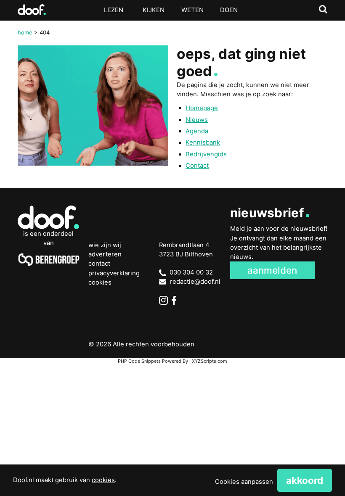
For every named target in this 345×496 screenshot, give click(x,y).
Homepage (202, 108)
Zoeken (323, 9)
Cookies (99, 282)
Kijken (154, 10)
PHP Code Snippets (139, 361)
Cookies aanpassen (244, 481)
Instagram (163, 300)
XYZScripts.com (209, 361)
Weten (192, 10)
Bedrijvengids (206, 154)
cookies (103, 480)
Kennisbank (203, 142)
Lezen (113, 10)
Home (25, 32)
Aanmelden (272, 270)
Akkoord (304, 480)
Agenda (197, 131)
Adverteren (105, 254)
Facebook (176, 300)
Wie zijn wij (104, 245)
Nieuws (197, 120)
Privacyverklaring (114, 273)
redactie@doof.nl (195, 281)
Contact (197, 165)
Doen (229, 10)
